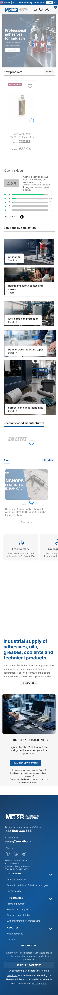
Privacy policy (14, 891)
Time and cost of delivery (20, 915)
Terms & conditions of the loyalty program (28, 885)
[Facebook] (7, 853)
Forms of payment (16, 903)
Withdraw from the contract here (23, 920)
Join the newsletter (25, 763)
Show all (49, 71)
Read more (26, 522)
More (50, 3)
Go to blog (48, 460)
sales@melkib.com (19, 841)
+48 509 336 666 (18, 831)
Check (11, 260)
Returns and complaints (19, 909)
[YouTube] (24, 853)
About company (15, 933)
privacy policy (32, 782)
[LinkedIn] (16, 853)
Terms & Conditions (16, 879)
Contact (11, 939)
